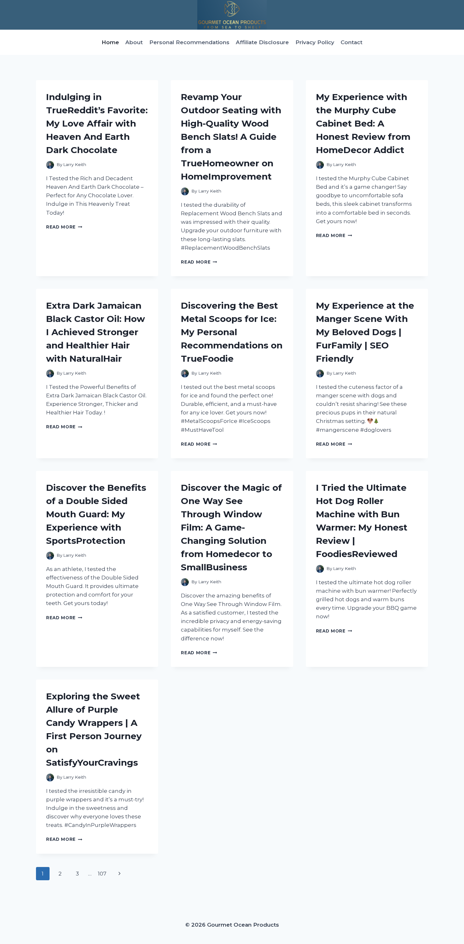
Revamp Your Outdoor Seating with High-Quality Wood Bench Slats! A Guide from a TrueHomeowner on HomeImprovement (231, 137)
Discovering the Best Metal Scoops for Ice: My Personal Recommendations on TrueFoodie (232, 332)
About (134, 42)
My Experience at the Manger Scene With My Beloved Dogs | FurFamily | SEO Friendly (365, 332)
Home (110, 42)
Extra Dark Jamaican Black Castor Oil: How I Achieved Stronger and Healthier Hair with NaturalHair (95, 332)
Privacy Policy (314, 42)
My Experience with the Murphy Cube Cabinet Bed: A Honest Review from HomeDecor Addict (363, 123)
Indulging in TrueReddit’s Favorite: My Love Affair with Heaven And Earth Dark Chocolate (97, 123)
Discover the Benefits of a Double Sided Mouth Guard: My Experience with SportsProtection (96, 514)
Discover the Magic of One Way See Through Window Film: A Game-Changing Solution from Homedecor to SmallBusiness (231, 527)
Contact (351, 42)
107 (102, 873)
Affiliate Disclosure (262, 42)
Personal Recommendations (189, 42)
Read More (64, 226)
